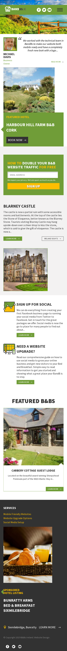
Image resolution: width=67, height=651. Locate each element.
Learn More (11, 238)
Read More (56, 61)
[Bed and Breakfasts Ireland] (15, 9)
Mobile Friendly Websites (17, 514)
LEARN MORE (47, 627)
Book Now (15, 140)
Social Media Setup (13, 522)
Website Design (41, 637)
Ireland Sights (51, 238)
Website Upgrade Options (17, 518)
